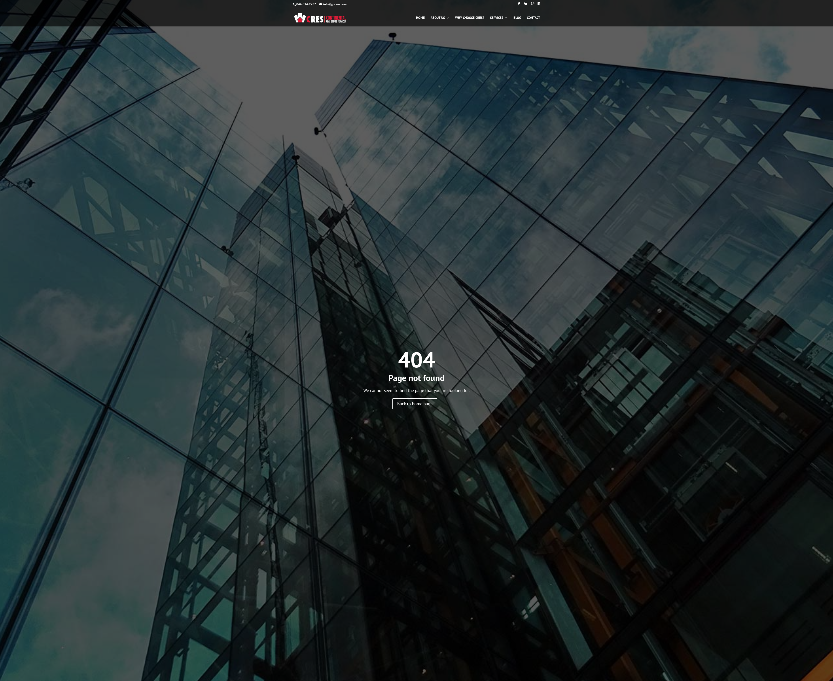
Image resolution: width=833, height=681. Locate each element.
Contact (533, 18)
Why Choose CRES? (469, 18)
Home (420, 18)
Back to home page (415, 404)
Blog (517, 18)
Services (496, 18)
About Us (438, 18)
